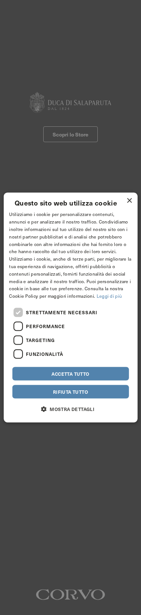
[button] (70, 408)
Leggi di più (109, 296)
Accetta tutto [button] (70, 373)
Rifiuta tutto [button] (70, 391)
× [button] (129, 201)
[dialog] (70, 308)
